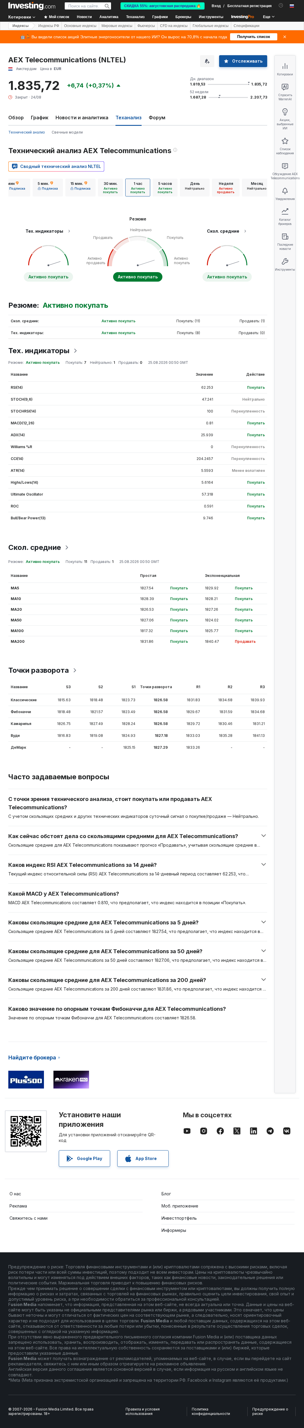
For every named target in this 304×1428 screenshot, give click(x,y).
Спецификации (246, 26)
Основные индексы (80, 26)
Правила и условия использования (143, 1411)
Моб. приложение (180, 1205)
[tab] (15, 187)
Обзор (16, 117)
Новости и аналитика (82, 117)
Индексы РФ (48, 26)
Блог (166, 1193)
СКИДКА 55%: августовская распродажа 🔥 (162, 6)
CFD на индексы (174, 26)
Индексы (20, 26)
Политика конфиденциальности (211, 1411)
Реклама (18, 1205)
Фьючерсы (146, 26)
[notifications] (281, 5)
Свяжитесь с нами (29, 1218)
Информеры (174, 1230)
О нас (15, 1193)
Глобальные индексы (211, 26)
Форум (157, 117)
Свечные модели (67, 132)
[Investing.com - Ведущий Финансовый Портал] (31, 6)
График (39, 117)
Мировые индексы (117, 26)
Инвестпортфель (179, 1218)
